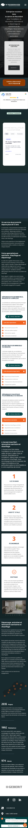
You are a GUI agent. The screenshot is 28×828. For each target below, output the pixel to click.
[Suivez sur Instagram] (14, 800)
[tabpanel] (14, 607)
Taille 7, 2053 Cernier (11, 813)
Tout (7, 133)
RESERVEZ (13, 67)
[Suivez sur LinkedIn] (19, 800)
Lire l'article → (9, 151)
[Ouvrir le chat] (25, 825)
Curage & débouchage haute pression (13, 82)
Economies (20, 133)
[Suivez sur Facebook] (8, 800)
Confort (12, 133)
